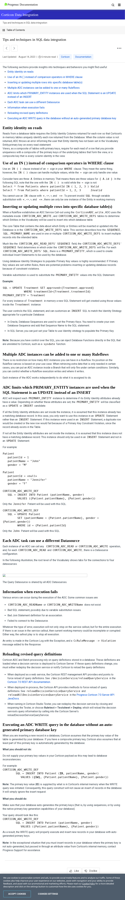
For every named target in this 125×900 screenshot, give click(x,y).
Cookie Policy (88, 883)
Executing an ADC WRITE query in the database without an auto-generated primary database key (61, 118)
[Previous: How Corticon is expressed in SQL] (6, 48)
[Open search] (112, 5)
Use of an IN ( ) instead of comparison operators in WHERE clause (45, 77)
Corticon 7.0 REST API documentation (28, 682)
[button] (62, 30)
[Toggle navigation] (119, 5)
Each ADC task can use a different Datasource (33, 102)
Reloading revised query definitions (27, 112)
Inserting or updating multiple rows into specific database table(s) (44, 82)
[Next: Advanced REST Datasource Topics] (14, 48)
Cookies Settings (48, 893)
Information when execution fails (26, 107)
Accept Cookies (17, 893)
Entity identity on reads (20, 71)
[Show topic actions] (119, 48)
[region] (62, 887)
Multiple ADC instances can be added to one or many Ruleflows (43, 87)
